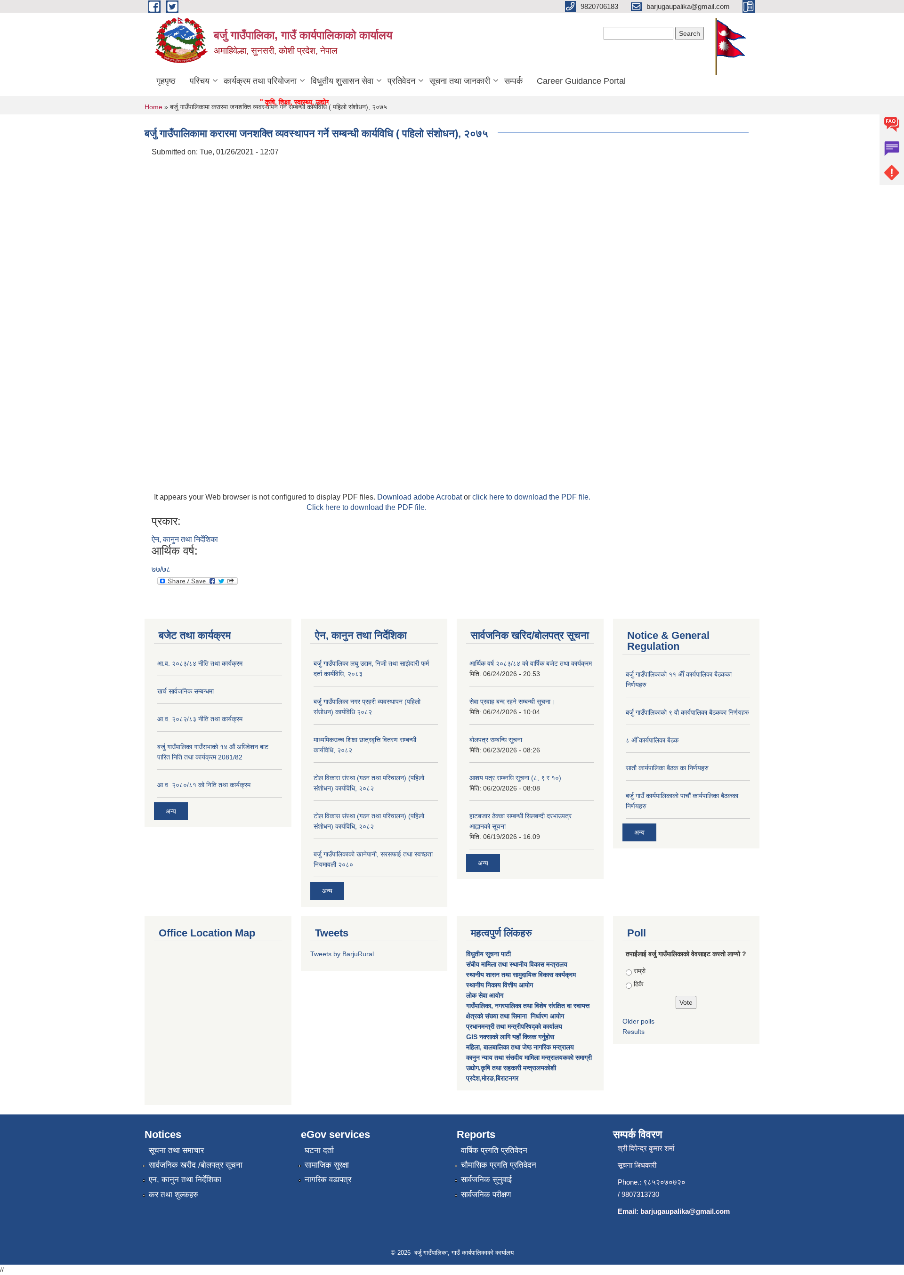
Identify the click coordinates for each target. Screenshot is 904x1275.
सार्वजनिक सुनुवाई (486, 1179)
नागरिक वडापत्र (328, 1179)
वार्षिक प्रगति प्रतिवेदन (494, 1150)
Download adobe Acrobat (420, 497)
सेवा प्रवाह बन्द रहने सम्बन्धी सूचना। (512, 701)
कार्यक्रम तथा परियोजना (260, 81)
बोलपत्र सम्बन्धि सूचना (495, 739)
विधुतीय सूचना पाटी (488, 954)
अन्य (171, 811)
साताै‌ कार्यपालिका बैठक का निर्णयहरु (667, 768)
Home (153, 107)
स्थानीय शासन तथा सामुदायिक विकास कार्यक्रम (521, 974)
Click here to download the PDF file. (367, 507)
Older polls (638, 1021)
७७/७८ (161, 569)
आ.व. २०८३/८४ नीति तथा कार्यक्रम (199, 663)
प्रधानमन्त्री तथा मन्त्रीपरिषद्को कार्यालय (515, 1026)
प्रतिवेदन (401, 81)
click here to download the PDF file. (531, 497)
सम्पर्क (513, 81)
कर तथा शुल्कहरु (173, 1194)
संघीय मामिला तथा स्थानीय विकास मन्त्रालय (517, 964)
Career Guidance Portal (581, 81)
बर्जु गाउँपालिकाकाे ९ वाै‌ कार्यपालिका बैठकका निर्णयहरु (687, 712)
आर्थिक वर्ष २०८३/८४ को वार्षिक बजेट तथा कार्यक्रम (530, 663)
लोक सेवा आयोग (485, 995)
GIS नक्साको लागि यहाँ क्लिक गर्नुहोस (510, 1037)
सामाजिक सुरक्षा (327, 1165)
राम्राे (640, 971)
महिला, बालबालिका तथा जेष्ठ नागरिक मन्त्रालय (520, 1047)
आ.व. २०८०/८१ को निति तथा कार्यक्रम (203, 785)
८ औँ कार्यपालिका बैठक (652, 740)
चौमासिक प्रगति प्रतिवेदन (498, 1165)
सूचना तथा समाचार (176, 1150)
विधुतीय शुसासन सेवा (342, 81)
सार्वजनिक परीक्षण (486, 1194)
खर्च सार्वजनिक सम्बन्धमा (185, 691)
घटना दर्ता (319, 1150)
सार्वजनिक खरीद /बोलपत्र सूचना (195, 1165)
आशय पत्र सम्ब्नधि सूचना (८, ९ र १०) (515, 778)
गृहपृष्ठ (166, 81)
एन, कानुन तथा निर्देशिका (185, 1179)
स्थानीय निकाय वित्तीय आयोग (500, 985)
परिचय (200, 81)
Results (633, 1031)
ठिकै (638, 984)
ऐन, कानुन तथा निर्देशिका (185, 539)
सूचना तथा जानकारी (459, 81)
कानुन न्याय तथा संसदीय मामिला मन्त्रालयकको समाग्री (529, 1057)
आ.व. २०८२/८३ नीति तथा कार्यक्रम (199, 719)
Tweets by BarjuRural (342, 954)
